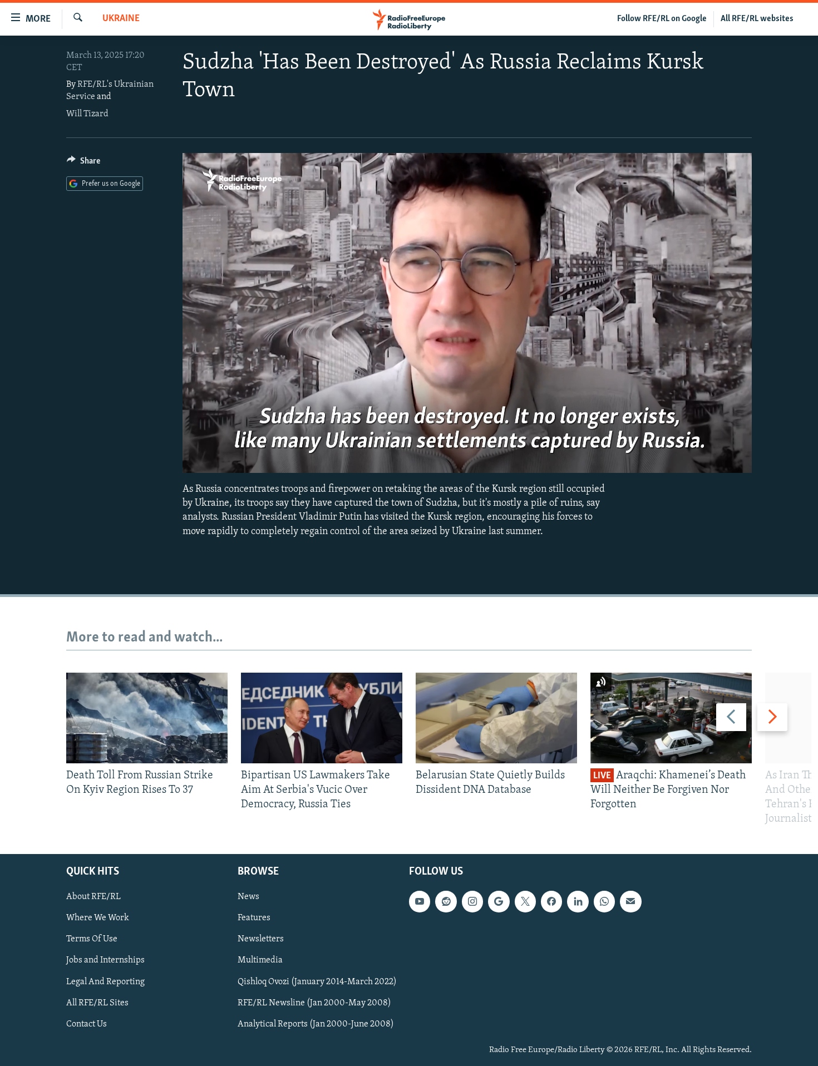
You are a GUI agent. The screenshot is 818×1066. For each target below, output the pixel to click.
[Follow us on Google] (498, 901)
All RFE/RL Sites (97, 1002)
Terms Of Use (91, 939)
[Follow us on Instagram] (472, 901)
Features (254, 918)
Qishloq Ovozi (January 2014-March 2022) (317, 981)
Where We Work (97, 918)
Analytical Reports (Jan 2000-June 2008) (316, 1023)
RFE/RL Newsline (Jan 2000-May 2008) (314, 1002)
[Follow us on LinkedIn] (577, 901)
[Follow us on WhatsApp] (604, 901)
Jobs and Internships (105, 960)
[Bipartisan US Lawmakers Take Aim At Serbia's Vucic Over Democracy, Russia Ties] (321, 718)
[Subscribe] (630, 901)
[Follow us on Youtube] (419, 901)
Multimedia (260, 960)
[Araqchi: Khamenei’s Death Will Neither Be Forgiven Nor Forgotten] (671, 718)
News (248, 896)
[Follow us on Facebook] (551, 901)
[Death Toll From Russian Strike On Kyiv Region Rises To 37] (147, 718)
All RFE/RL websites (757, 18)
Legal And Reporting (105, 981)
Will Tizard (87, 114)
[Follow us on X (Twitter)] (525, 901)
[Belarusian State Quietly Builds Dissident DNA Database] (496, 718)
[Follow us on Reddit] (445, 901)
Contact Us (86, 1023)
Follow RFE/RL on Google (662, 18)
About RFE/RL (93, 896)
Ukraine (121, 19)
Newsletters (261, 939)
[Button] (83, 163)
